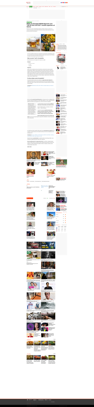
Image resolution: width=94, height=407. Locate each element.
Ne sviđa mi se (51, 198)
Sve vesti (57, 93)
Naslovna (27, 6)
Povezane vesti (29, 339)
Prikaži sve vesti (59, 50)
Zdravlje (31, 6)
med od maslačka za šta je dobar (45, 181)
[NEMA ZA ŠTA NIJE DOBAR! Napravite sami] (41, 42)
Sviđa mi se (45, 198)
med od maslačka (32, 181)
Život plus (34, 6)
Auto (51, 6)
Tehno (49, 6)
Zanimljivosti (46, 6)
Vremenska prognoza (59, 212)
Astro (43, 6)
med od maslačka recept (38, 181)
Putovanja (40, 6)
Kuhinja (37, 6)
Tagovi (28, 179)
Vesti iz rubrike (28, 353)
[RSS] (66, 93)
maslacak (28, 181)
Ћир (65, 2)
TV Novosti (54, 6)
